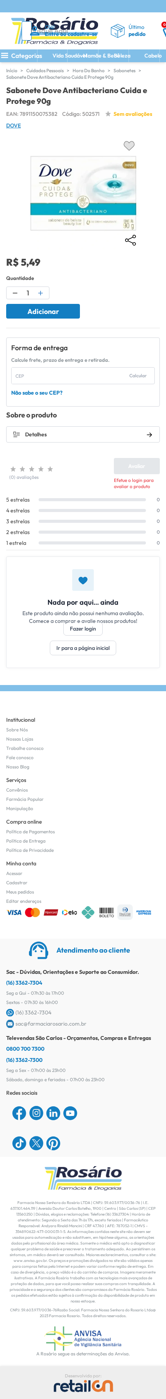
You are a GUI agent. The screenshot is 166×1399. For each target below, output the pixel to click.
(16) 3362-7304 (24, 982)
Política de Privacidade (30, 850)
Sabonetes (124, 70)
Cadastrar (16, 882)
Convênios (17, 790)
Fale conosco (20, 757)
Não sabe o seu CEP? (37, 392)
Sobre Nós (17, 730)
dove (13, 125)
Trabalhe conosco (25, 748)
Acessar (14, 873)
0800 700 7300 (25, 1048)
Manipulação (19, 808)
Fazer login (83, 628)
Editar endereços (23, 901)
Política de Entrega (26, 841)
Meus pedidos (20, 892)
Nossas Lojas (19, 739)
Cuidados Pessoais (45, 70)
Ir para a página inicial (83, 647)
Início (11, 70)
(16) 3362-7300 (24, 1059)
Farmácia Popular (25, 799)
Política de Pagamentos (30, 831)
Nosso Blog (17, 767)
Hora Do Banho (89, 70)
